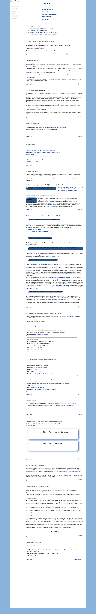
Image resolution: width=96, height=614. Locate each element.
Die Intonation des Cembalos (62, 285)
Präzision (29, 72)
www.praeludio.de (70, 405)
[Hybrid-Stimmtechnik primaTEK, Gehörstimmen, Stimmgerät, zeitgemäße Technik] (78, 13)
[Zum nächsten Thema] (68, 54)
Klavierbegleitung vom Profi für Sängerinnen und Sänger (39, 148)
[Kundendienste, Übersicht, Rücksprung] (29, 209)
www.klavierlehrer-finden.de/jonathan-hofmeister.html (42, 373)
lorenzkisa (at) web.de (35, 351)
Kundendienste (45, 19)
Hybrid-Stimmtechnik (50, 14)
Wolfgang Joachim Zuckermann (41, 264)
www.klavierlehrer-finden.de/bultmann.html (40, 354)
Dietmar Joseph (52, 201)
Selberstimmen (36, 133)
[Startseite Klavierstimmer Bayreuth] (18, 0)
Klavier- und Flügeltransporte (33, 158)
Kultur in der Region (31, 147)
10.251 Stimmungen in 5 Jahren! (46, 28)
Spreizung (45, 80)
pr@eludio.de (59, 405)
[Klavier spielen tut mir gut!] (15, 322)
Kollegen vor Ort (30, 154)
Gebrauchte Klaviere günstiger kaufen (35, 159)
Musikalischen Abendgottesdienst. (70, 190)
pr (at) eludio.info (50, 300)
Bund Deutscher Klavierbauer (50, 34)
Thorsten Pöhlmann (67, 187)
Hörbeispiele (32, 30)
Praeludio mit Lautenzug (33, 233)
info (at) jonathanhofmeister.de (37, 371)
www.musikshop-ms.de (31, 498)
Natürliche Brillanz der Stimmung (34, 79)
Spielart (53, 129)
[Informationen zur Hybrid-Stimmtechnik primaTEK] (15, 99)
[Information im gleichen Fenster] (78, 560)
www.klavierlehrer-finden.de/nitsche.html (40, 334)
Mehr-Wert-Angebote (46, 16)
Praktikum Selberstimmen (57, 299)
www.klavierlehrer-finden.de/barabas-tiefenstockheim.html (43, 389)
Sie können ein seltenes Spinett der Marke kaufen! (41, 150)
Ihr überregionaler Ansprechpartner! (54, 50)
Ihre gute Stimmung (46, 11)
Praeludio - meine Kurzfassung (34, 229)
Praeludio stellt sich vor (47, 9)
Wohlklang (41, 131)
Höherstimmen (30, 126)
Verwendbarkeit (30, 74)
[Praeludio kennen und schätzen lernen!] (15, 495)
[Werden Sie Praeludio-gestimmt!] (15, 409)
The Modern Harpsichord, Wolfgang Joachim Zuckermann (58, 277)
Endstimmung (53, 127)
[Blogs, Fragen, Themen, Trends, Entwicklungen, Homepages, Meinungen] (78, 29)
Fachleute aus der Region (32, 161)
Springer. (36, 283)
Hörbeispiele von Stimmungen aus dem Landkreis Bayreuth (40, 156)
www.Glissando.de (35, 551)
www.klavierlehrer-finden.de (73, 316)
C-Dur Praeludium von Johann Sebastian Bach (38, 231)
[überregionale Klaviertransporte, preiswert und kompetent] (15, 473)
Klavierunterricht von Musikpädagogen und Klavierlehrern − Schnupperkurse (43, 152)
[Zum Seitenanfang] (29, 165)
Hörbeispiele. (64, 455)
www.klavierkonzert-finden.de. (57, 178)
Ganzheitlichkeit (30, 75)
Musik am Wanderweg (53, 204)
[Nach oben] (29, 53)
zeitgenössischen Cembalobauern (33, 297)
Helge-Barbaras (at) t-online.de (37, 387)
